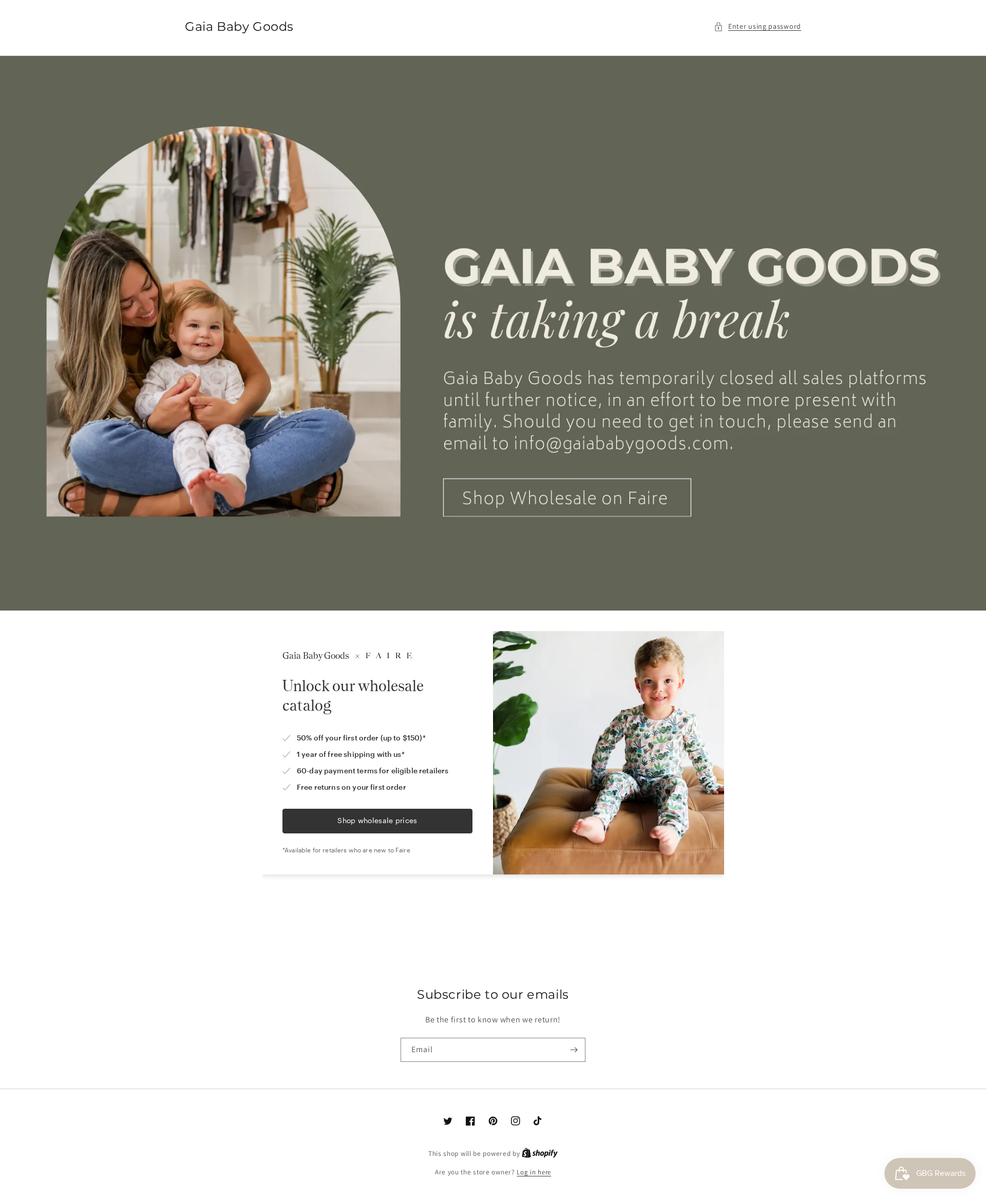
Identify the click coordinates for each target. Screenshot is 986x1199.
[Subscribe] (573, 1050)
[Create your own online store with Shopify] (540, 1153)
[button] (757, 26)
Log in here (534, 1172)
